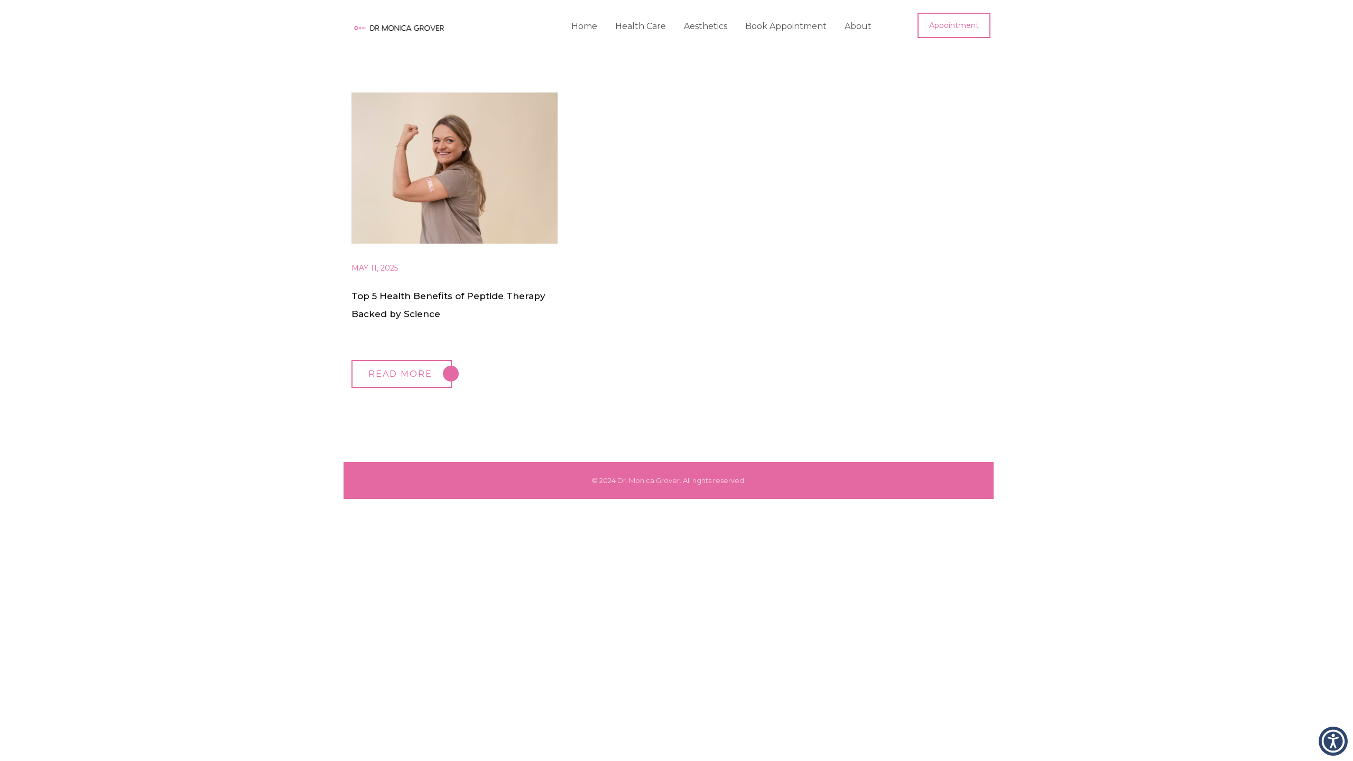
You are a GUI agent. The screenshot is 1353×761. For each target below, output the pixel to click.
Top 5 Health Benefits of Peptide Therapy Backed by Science (448, 305)
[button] (1333, 741)
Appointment (954, 25)
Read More (400, 374)
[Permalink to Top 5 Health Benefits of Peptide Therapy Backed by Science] (464, 241)
